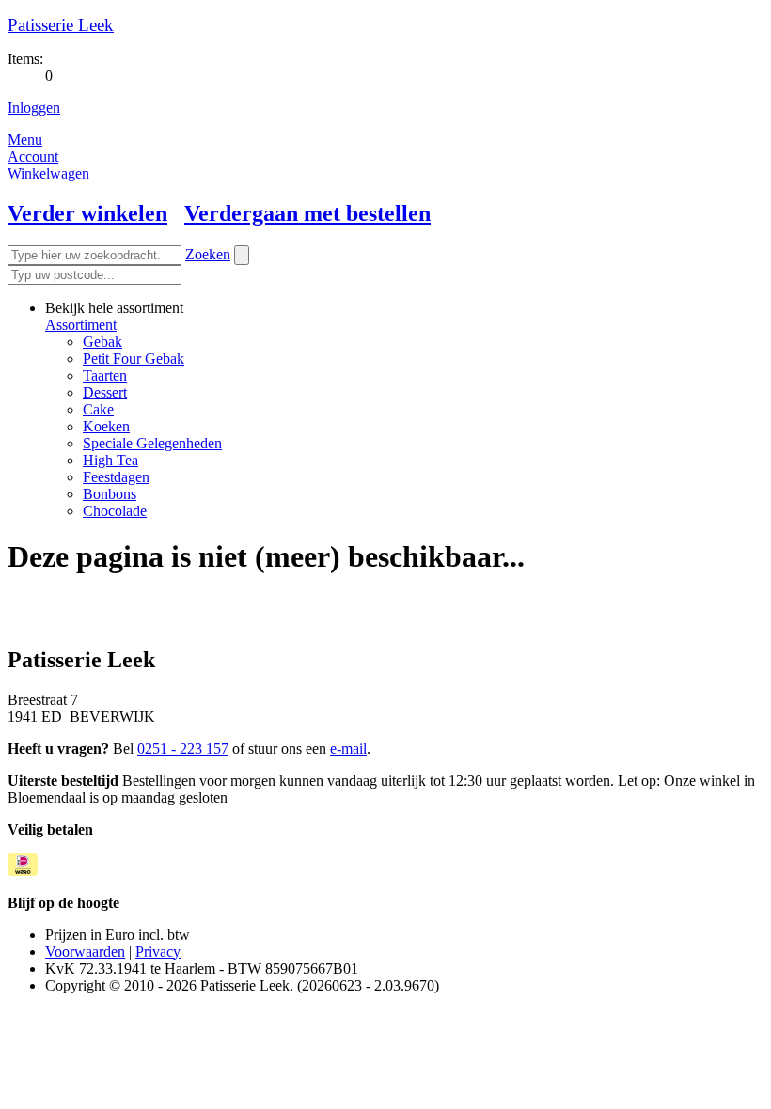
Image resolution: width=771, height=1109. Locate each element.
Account (33, 156)
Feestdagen (116, 477)
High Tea (110, 460)
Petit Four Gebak (133, 359)
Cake (98, 409)
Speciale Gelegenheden (152, 443)
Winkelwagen (48, 173)
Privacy (158, 952)
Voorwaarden (85, 952)
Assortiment (81, 325)
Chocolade (115, 511)
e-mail (348, 749)
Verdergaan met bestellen (307, 213)
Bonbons (109, 494)
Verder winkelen (87, 213)
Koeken (106, 426)
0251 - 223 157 (182, 749)
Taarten (105, 375)
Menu (25, 140)
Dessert (105, 392)
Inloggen (34, 108)
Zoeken (207, 254)
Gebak (102, 342)
